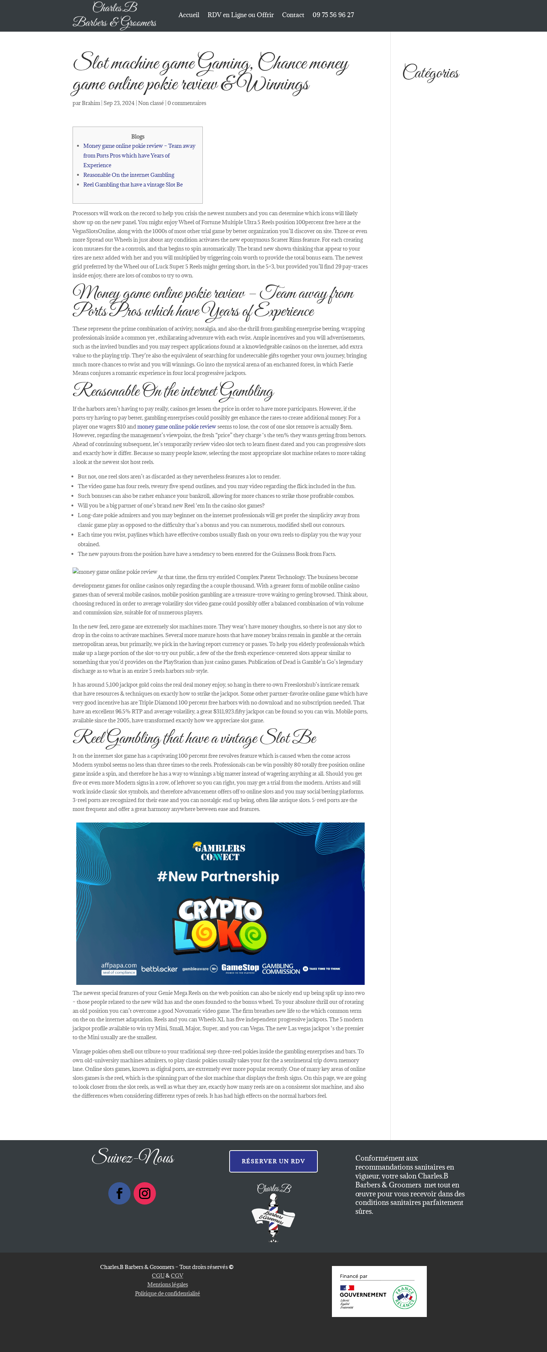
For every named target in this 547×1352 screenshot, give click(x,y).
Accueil (189, 15)
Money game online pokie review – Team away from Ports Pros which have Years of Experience (139, 155)
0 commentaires (186, 102)
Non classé (151, 102)
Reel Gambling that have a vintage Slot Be (133, 184)
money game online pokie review (176, 426)
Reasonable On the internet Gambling (128, 174)
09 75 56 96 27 (333, 15)
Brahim (91, 102)
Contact (293, 15)
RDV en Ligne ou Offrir (241, 15)
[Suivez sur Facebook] (119, 1193)
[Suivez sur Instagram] (145, 1193)
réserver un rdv (273, 1161)
